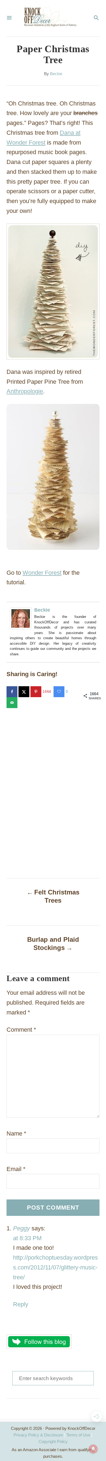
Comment (21, 1029)
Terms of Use (78, 1435)
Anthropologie (25, 391)
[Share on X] (24, 691)
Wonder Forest (42, 572)
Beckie (56, 74)
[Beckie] (22, 618)
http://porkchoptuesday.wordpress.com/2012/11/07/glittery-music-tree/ (55, 1267)
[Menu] (9, 18)
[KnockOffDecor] (52, 18)
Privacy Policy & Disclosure (38, 1435)
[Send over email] (12, 702)
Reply (20, 1304)
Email (16, 1169)
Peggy (21, 1228)
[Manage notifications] (93, 1449)
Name (16, 1133)
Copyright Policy (53, 1441)
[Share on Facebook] (12, 691)
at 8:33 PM (27, 1238)
